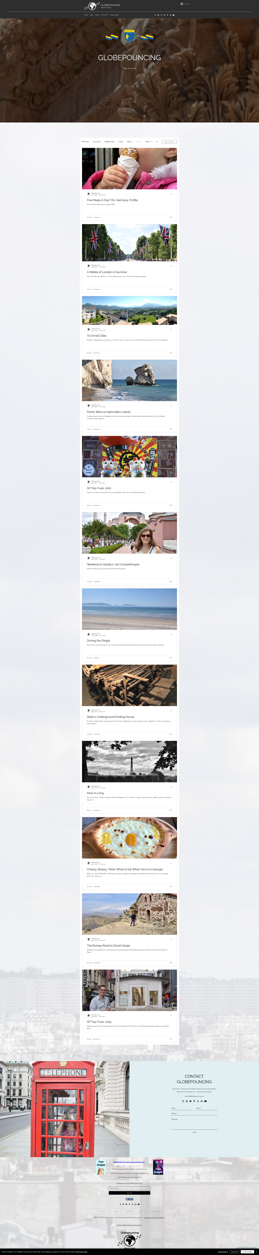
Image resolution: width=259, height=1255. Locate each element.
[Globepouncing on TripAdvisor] (170, 15)
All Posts (85, 142)
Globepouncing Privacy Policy (154, 1218)
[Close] (256, 1251)
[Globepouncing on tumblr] (167, 15)
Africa (129, 142)
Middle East (109, 142)
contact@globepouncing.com (194, 1096)
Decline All (234, 1252)
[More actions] (172, 194)
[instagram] (158, 15)
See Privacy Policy (81, 1252)
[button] (157, 142)
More (148, 142)
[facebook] (155, 15)
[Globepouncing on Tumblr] (198, 1101)
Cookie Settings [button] (223, 1252)
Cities (120, 142)
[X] (161, 15)
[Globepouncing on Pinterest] (164, 15)
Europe (139, 142)
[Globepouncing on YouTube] (173, 15)
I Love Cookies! (247, 1252)
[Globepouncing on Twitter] (190, 1101)
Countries (97, 142)
